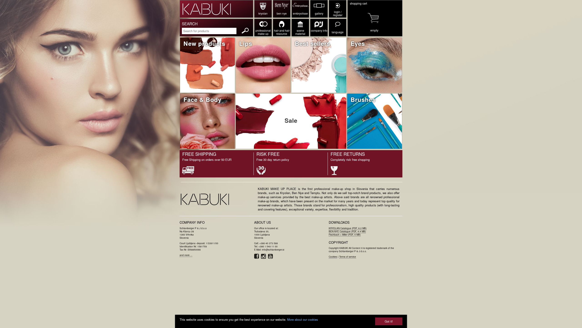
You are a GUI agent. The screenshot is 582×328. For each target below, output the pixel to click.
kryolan (263, 13)
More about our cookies (302, 319)
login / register (337, 13)
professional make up (263, 32)
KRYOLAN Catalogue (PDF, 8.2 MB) (347, 228)
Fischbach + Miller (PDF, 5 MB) (345, 234)
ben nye (282, 13)
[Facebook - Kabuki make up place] (257, 257)
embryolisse (300, 13)
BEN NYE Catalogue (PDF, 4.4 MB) (347, 231)
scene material (300, 32)
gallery (319, 13)
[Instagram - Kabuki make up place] (264, 257)
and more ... (186, 255)
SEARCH (190, 23)
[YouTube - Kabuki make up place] (271, 257)
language (338, 32)
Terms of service (347, 256)
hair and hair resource (282, 32)
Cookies (333, 256)
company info (319, 30)
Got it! (389, 321)
